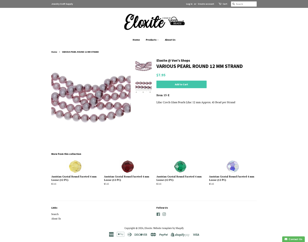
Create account (206, 3)
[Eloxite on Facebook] (158, 214)
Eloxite (148, 228)
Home (136, 39)
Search (55, 214)
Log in (189, 3)
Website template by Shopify (168, 228)
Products (151, 39)
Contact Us (294, 239)
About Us (170, 39)
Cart (225, 3)
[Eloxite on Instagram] (164, 214)
